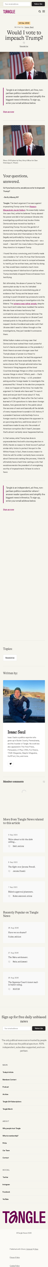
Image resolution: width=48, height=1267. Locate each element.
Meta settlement (20, 962)
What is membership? (10, 1136)
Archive (5, 1094)
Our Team (6, 1150)
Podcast (6, 1087)
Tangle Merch (8, 1109)
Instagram (6, 1184)
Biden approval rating (22, 896)
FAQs (5, 1143)
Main (5, 1065)
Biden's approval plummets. (20, 892)
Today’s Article (8, 1072)
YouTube (6, 1199)
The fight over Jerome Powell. (21, 867)
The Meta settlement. (18, 957)
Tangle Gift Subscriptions (12, 1101)
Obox (36, 1249)
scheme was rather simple (25, 303)
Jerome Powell (19, 871)
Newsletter (24, 46)
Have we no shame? (17, 932)
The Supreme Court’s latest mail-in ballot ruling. (23, 983)
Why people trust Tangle (11, 1128)
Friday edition (14, 937)
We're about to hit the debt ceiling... (20, 840)
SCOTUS (16, 989)
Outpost (29, 1249)
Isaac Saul (29, 27)
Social (6, 1170)
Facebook (6, 1192)
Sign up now (8, 111)
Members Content (9, 1079)
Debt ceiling (18, 846)
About (6, 1121)
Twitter (5, 1177)
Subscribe (38, 4)
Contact (6, 1158)
